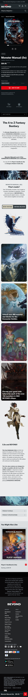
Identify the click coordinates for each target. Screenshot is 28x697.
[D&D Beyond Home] (6, 5)
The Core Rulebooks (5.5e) (9, 450)
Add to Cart (15, 88)
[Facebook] (12, 647)
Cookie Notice (8, 641)
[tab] (7, 206)
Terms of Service (16, 687)
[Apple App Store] (9, 665)
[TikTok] (23, 647)
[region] (14, 31)
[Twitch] (15, 647)
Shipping (7, 615)
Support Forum (8, 622)
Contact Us (18, 611)
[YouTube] (21, 647)
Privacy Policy (7, 687)
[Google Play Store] (9, 662)
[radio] (5, 83)
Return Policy (8, 617)
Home (2, 16)
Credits (17, 619)
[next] (25, 32)
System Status (8, 624)
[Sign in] (22, 6)
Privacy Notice (15, 591)
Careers (17, 614)
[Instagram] (9, 647)
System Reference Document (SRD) (8, 637)
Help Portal (7, 619)
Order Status (8, 633)
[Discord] (6, 647)
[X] (18, 647)
